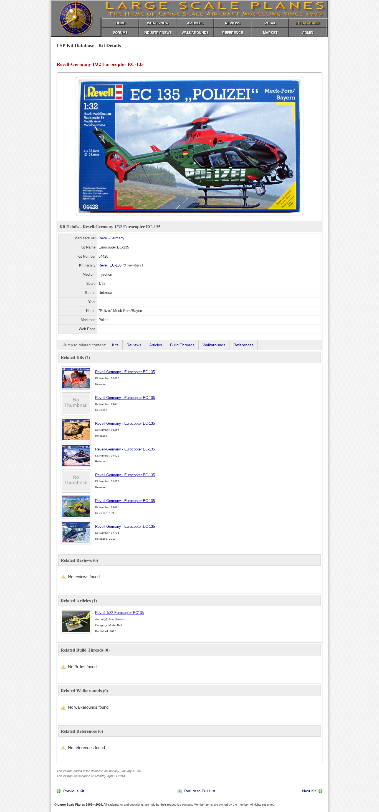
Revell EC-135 (110, 265)
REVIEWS (232, 23)
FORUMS (120, 33)
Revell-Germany (111, 238)
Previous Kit (73, 791)
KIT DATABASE (307, 23)
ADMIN (307, 33)
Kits (115, 345)
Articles (155, 345)
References (243, 345)
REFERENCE (232, 33)
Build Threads (182, 345)
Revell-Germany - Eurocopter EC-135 (125, 372)
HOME (120, 23)
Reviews (134, 345)
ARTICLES (195, 23)
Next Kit (309, 791)
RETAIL (270, 23)
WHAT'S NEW (157, 23)
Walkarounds (214, 345)
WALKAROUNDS (195, 33)
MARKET (270, 33)
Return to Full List (199, 791)
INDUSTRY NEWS (158, 33)
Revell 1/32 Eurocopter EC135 (119, 613)
